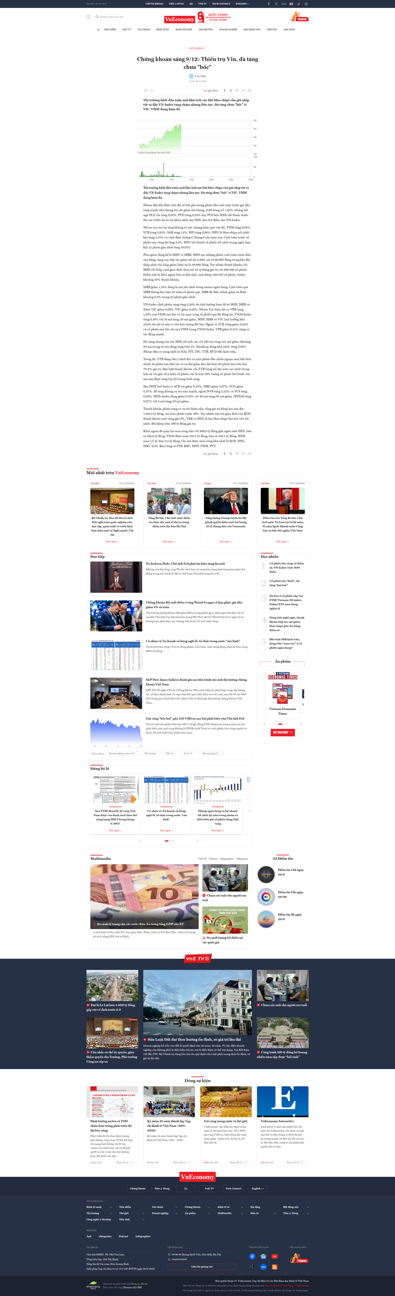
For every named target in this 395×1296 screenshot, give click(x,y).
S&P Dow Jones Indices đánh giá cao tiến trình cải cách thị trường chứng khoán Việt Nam (196, 682)
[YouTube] (291, 3)
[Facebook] (268, 3)
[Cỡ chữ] (151, 90)
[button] (167, 841)
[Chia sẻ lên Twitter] (230, 90)
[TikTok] (298, 3)
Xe (191, 4)
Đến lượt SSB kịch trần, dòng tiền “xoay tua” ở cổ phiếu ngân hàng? (285, 643)
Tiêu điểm (110, 30)
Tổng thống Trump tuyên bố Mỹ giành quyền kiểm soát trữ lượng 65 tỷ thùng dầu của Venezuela (226, 522)
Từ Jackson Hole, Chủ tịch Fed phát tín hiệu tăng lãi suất (185, 563)
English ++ (242, 4)
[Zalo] (283, 3)
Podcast (213, 859)
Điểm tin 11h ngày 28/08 (290, 895)
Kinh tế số (162, 30)
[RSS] (274, 1267)
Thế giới (272, 30)
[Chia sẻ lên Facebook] (224, 90)
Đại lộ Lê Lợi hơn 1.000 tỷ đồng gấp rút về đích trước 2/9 (110, 1008)
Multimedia (100, 859)
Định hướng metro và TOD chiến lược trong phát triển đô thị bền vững (111, 1126)
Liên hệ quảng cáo (202, 1267)
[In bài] (145, 90)
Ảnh (88, 1236)
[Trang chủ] (98, 30)
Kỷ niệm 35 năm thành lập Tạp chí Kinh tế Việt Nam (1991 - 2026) (169, 1126)
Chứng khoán (154, 4)
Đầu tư (127, 30)
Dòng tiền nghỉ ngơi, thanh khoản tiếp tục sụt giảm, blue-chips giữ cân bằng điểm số (286, 624)
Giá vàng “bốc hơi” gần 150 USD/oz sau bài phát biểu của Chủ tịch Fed (195, 718)
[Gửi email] (237, 90)
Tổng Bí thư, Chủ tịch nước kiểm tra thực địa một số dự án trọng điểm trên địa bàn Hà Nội (169, 522)
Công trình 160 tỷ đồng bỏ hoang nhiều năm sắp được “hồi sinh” (282, 1055)
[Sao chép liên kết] (243, 90)
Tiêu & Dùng (176, 4)
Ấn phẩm (283, 662)
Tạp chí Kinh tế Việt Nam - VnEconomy (287, 1286)
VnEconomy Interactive (277, 1121)
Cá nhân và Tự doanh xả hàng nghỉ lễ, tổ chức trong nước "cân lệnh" (193, 641)
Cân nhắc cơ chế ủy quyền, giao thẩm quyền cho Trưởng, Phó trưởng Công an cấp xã (111, 1057)
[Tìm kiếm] (97, 16)
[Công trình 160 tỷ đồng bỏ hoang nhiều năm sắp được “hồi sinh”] (283, 1032)
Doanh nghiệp (228, 30)
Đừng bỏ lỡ (99, 769)
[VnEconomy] (197, 116)
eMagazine (242, 859)
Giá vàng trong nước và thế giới (225, 1121)
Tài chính (144, 30)
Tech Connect (221, 4)
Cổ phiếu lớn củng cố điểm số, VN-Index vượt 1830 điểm (286, 567)
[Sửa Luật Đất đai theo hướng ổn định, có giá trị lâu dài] (197, 1002)
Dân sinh (289, 30)
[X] (276, 3)
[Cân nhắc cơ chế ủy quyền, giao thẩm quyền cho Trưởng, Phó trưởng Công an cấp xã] (112, 1032)
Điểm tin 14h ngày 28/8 (291, 872)
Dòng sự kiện (198, 1081)
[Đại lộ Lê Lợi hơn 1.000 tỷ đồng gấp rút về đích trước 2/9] (112, 985)
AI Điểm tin (283, 859)
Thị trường (206, 30)
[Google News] (306, 3)
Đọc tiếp (97, 557)
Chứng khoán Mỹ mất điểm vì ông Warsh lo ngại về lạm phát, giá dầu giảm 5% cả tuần (194, 605)
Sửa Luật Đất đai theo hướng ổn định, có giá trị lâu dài (194, 1040)
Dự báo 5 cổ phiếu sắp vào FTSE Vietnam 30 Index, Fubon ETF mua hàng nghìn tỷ (286, 602)
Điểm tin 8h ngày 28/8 (290, 917)
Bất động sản (252, 30)
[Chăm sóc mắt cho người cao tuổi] (283, 985)
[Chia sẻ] (249, 90)
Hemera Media (139, 1284)
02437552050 (179, 1259)
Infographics (227, 859)
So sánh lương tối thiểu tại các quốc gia (222, 940)
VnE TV (202, 4)
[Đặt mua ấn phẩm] (299, 16)
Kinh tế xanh (184, 30)
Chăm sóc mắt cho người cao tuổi (224, 898)
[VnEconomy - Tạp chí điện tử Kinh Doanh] (197, 1177)
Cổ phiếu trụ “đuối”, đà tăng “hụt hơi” (284, 583)
